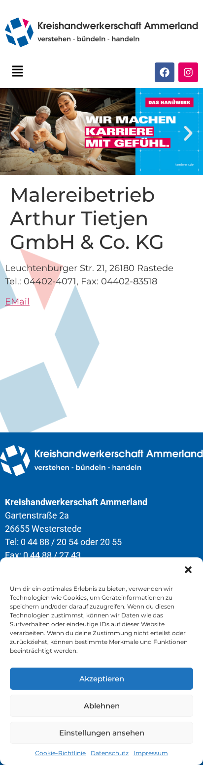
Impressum (151, 753)
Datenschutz (110, 753)
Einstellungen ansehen (101, 732)
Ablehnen (102, 705)
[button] (188, 570)
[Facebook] (164, 72)
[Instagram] (188, 72)
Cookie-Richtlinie (60, 753)
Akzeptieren (101, 678)
